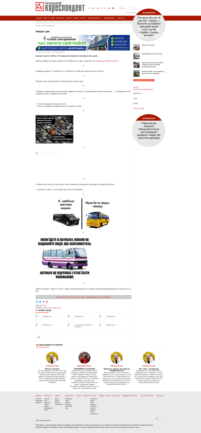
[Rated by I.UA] (160, 419)
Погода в (143, 89)
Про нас (116, 396)
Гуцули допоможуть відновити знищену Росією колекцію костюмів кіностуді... (153, 65)
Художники (68, 406)
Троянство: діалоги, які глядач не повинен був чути (116, 370)
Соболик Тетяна (52, 366)
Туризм (46, 404)
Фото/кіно (68, 404)
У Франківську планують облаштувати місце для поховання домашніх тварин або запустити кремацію (149, 130)
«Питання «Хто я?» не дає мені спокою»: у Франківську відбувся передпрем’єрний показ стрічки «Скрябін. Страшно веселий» (148, 26)
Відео (102, 396)
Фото (108, 396)
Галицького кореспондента (107, 61)
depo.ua (121, 18)
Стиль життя (94, 414)
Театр (67, 401)
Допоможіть (109, 18)
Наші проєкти (94, 18)
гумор (45, 308)
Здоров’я (47, 402)
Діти (45, 401)
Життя (46, 18)
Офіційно (39, 402)
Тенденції (93, 406)
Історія (46, 406)
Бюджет (57, 402)
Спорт (69, 18)
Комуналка (39, 401)
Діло (53, 18)
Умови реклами (131, 13)
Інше (44, 305)
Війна (46, 410)
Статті (83, 18)
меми (49, 308)
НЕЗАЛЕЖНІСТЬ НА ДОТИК (152, 54)
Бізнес (57, 401)
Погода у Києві (138, 108)
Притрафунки (48, 408)
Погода (136, 87)
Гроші (57, 399)
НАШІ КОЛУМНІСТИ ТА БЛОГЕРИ (50, 345)
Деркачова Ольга (84, 366)
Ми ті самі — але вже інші (149, 369)
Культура (60, 18)
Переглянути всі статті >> (144, 80)
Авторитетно (59, 404)
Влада (39, 18)
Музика (67, 402)
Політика (38, 399)
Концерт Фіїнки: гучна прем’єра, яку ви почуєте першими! (153, 72)
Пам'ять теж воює (148, 45)
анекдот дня (56, 308)
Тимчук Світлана (59, 52)
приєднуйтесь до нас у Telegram (98, 297)
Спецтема (93, 399)
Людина (46, 399)
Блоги (76, 18)
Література (68, 399)
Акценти (92, 408)
